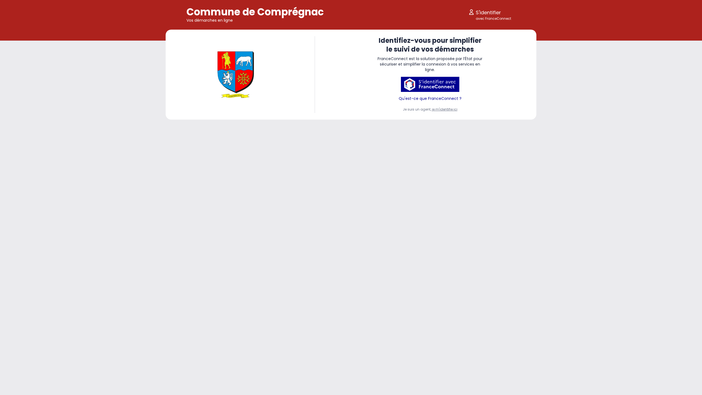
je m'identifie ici (444, 109)
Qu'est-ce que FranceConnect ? (430, 98)
